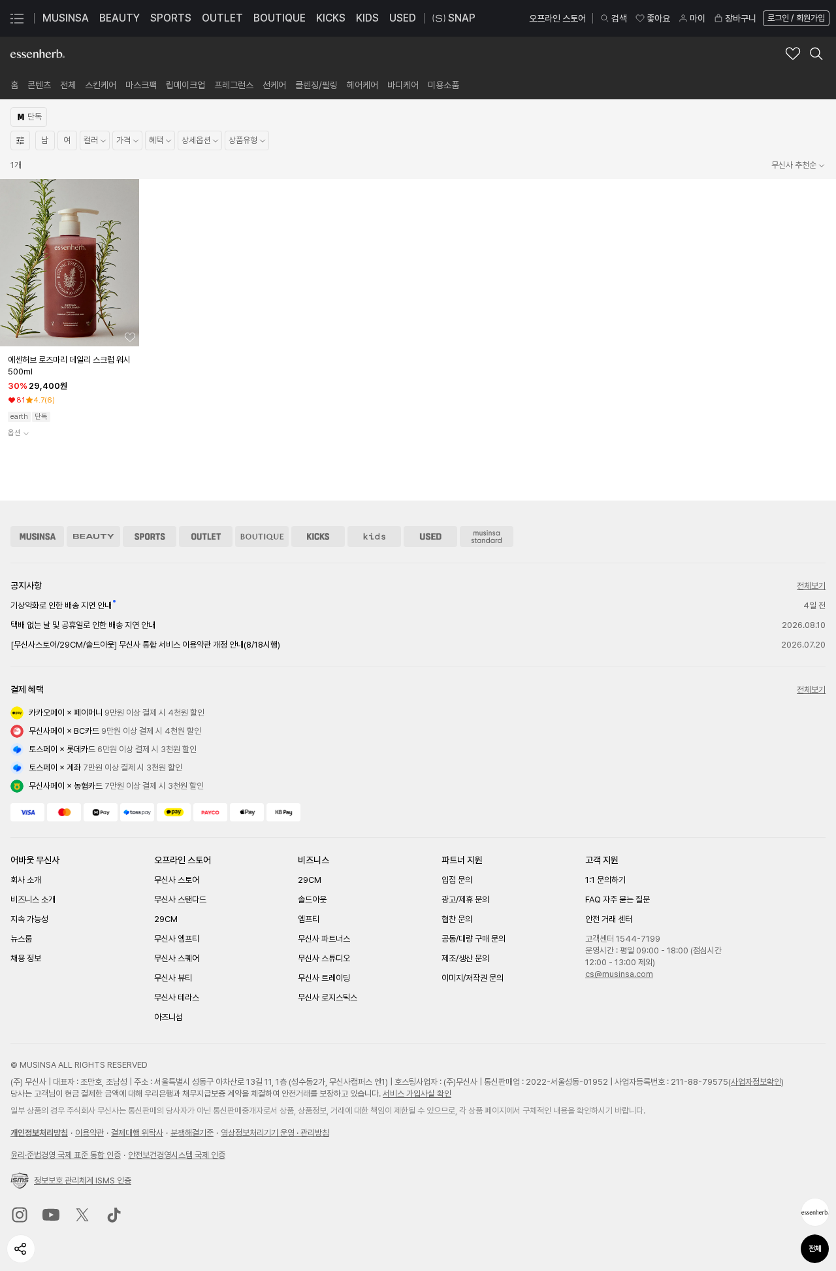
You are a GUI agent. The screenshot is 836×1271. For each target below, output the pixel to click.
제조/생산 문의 (465, 958)
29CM (166, 919)
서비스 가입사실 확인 (417, 1093)
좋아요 (658, 18)
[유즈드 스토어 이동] (430, 536)
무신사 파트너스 (324, 939)
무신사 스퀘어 (176, 958)
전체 (815, 1248)
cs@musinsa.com (619, 974)
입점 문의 (457, 880)
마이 (697, 18)
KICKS (331, 18)
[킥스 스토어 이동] (318, 536)
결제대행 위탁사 (137, 1133)
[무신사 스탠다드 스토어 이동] (486, 536)
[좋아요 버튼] (130, 337)
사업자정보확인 (756, 1082)
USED (402, 18)
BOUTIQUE (279, 18)
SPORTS (170, 18)
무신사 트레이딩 (324, 978)
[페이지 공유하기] (21, 1248)
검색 (619, 18)
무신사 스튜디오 (324, 958)
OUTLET (222, 18)
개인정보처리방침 (39, 1133)
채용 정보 (25, 958)
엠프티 (308, 919)
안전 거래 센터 (608, 919)
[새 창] (19, 1215)
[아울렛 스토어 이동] (206, 536)
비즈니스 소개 (33, 899)
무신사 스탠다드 (180, 899)
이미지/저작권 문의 (473, 978)
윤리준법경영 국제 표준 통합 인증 (65, 1155)
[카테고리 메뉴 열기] (17, 18)
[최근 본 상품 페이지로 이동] (815, 1212)
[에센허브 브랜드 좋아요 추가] (793, 53)
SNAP (461, 18)
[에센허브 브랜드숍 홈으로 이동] (37, 53)
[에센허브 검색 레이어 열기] (816, 53)
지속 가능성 (29, 919)
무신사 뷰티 (173, 978)
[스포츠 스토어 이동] (149, 536)
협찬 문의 (457, 919)
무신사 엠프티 (176, 939)
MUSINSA (65, 18)
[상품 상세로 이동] (69, 262)
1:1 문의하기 (605, 880)
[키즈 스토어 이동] (374, 536)
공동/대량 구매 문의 (474, 939)
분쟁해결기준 (192, 1133)
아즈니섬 (168, 1017)
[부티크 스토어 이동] (262, 536)
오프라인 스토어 (557, 18)
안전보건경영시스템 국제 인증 (176, 1155)
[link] (14, 84)
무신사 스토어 (176, 880)
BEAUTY (119, 18)
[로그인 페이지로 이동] (794, 18)
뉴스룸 (21, 939)
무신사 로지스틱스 (327, 997)
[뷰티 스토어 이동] (93, 536)
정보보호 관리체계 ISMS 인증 (82, 1180)
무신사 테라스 (176, 997)
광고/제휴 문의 (465, 899)
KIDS (367, 18)
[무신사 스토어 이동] (37, 536)
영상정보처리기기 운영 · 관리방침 (275, 1133)
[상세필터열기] (20, 140)
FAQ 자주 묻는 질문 (617, 899)
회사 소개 (25, 880)
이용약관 (89, 1133)
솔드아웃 (312, 899)
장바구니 (740, 18)
